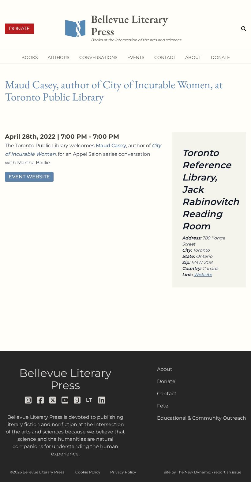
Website (203, 274)
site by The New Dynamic (188, 472)
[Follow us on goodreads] (77, 400)
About (164, 369)
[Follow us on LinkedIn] (102, 400)
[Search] (243, 28)
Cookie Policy (87, 472)
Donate (19, 28)
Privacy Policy (123, 472)
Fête (162, 406)
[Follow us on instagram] (28, 400)
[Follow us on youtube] (65, 400)
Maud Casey (111, 145)
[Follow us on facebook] (40, 400)
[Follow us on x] (53, 400)
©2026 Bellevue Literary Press (37, 472)
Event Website (29, 177)
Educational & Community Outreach (201, 418)
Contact (167, 393)
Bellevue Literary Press (65, 379)
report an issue (227, 472)
